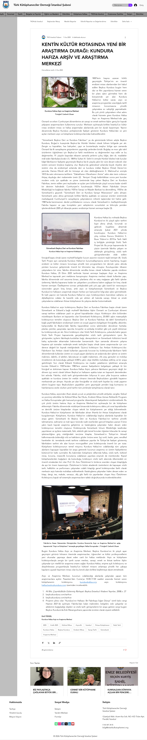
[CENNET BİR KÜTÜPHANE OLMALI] (84, 676)
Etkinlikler (114, 21)
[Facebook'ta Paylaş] (43, 643)
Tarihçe (12, 709)
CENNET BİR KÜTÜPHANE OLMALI (83, 691)
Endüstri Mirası (79, 630)
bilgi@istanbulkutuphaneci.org (115, 727)
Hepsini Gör (134, 663)
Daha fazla (125, 21)
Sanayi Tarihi (92, 630)
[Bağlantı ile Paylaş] (60, 643)
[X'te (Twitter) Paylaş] (48, 643)
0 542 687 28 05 (108, 725)
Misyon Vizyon (15, 717)
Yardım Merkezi (61, 713)
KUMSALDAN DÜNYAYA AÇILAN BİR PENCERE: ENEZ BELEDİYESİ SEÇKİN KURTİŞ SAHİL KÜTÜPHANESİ (120, 691)
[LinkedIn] (69, 723)
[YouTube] (72, 723)
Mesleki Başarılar (70, 21)
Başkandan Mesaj (53, 21)
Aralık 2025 (54, 625)
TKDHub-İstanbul (36, 21)
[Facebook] (62, 723)
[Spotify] (56, 723)
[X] (66, 723)
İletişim (58, 709)
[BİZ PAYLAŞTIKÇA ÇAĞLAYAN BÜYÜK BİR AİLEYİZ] (47, 676)
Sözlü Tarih (117, 625)
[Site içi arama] (130, 5)
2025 (44, 625)
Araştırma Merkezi (49, 635)
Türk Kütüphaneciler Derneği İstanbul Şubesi (42, 5)
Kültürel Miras (67, 625)
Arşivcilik (79, 625)
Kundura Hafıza (48, 630)
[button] (11, 14)
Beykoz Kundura (64, 630)
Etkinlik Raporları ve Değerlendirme (93, 21)
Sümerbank (105, 630)
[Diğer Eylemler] (125, 37)
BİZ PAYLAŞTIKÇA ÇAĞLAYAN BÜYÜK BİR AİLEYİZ (44, 691)
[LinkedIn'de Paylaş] (54, 643)
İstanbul (88, 625)
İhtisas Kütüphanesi (102, 625)
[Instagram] (59, 723)
